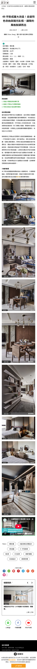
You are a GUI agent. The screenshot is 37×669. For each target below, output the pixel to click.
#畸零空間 (24, 559)
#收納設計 (12, 559)
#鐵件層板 (28, 554)
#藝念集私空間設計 (26, 544)
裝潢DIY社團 (15, 650)
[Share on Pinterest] (18, 571)
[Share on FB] (4, 571)
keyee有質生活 (19, 647)
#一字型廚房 (24, 549)
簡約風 (18, 177)
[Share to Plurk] (27, 571)
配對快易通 (11, 647)
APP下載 (4, 647)
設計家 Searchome (4, 2)
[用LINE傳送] (8, 571)
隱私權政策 (12, 660)
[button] (27, 582)
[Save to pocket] (13, 571)
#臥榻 (7, 554)
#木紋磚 (17, 554)
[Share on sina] (32, 571)
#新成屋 (11, 549)
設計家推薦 (5, 645)
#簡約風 (11, 544)
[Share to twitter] (23, 571)
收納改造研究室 (6, 650)
